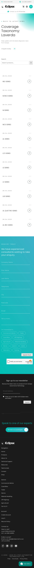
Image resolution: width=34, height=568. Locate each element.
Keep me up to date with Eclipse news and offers (16, 397)
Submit (27, 402)
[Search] (31, 63)
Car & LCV (4, 506)
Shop (2, 474)
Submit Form (27, 355)
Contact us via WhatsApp (17, 11)
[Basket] (23, 6)
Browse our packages (15, 430)
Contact (3, 471)
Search (3, 59)
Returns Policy (5, 521)
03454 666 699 (7, 2)
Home (3, 451)
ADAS (23, 346)
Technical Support (6, 461)
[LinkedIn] (7, 545)
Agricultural (6, 341)
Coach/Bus (6, 337)
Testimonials (5, 468)
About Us (4, 458)
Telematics (6, 350)
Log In (3, 518)
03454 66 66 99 (10, 531)
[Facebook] (2, 545)
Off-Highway (18, 337)
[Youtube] (15, 545)
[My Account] (27, 6)
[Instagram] (11, 545)
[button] (25, 563)
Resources (4, 465)
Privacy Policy (23, 558)
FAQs (8, 558)
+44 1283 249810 (26, 2)
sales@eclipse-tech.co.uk (15, 539)
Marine (5, 346)
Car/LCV (14, 346)
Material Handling (20, 341)
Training (16, 350)
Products (4, 455)
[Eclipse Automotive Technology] (7, 6)
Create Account (6, 515)
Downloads (15, 558)
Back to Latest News (14, 21)
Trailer (22, 333)
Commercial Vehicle (9, 333)
